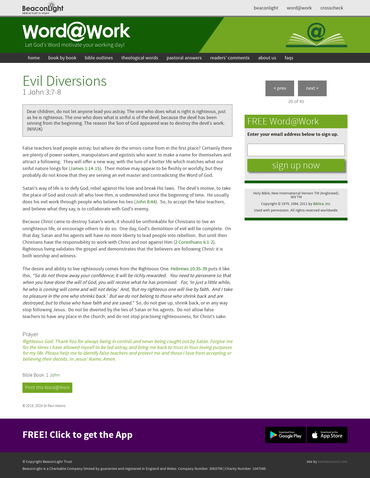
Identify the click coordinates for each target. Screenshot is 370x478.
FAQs (289, 58)
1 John (53, 375)
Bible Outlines (99, 58)
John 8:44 (145, 202)
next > (312, 88)
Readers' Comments (230, 58)
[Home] (76, 35)
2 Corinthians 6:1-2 (194, 242)
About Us (267, 58)
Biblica (318, 203)
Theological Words (139, 58)
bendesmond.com (333, 461)
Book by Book (62, 58)
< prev (280, 88)
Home (34, 58)
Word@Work (299, 8)
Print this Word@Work (47, 387)
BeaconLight (266, 8)
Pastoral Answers (184, 58)
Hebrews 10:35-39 (189, 269)
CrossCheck (331, 8)
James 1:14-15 (85, 168)
